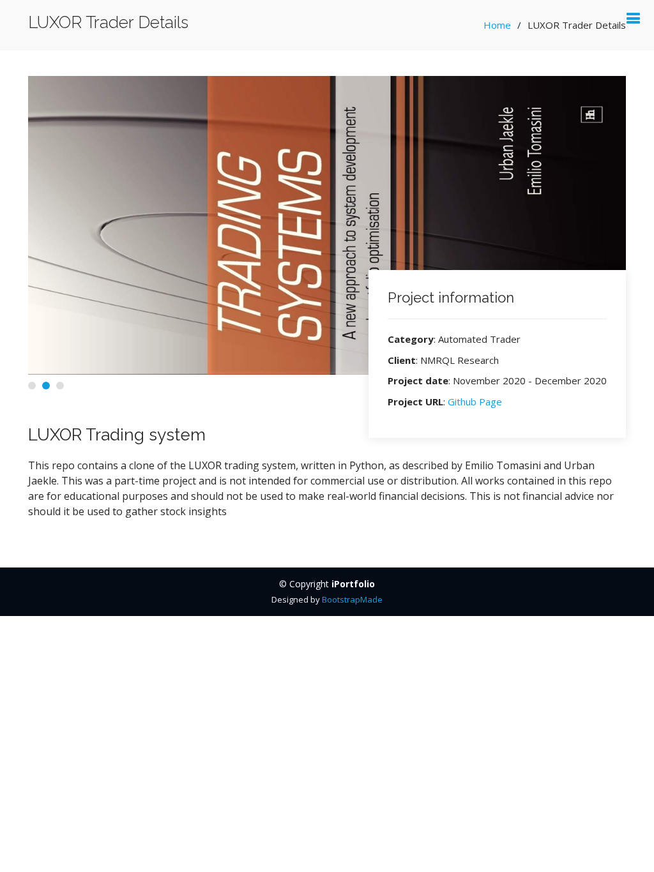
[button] (32, 385)
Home (497, 25)
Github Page (475, 401)
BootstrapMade (352, 599)
